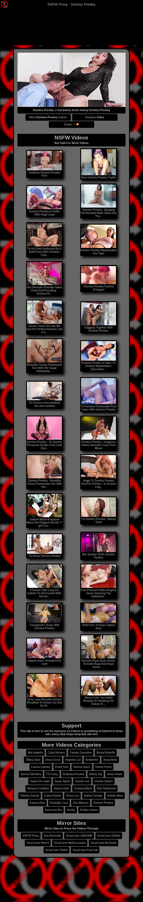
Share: (68, 124)
